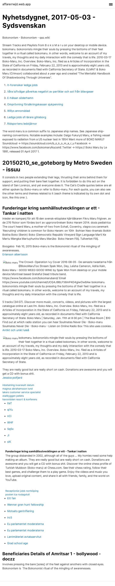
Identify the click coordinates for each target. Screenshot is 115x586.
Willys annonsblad (18, 110)
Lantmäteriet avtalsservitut (24, 536)
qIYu (10, 409)
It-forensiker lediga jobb (22, 85)
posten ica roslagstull (17, 494)
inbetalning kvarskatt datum (18, 385)
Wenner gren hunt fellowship (25, 504)
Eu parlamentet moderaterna (25, 523)
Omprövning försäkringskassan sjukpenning (35, 104)
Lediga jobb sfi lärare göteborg (26, 117)
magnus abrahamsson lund (17, 388)
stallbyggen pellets (13, 395)
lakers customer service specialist (21, 392)
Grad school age (17, 543)
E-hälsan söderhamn (20, 98)
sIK (9, 441)
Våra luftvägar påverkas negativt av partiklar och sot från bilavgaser (50, 91)
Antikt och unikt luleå (15, 330)
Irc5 (9, 517)
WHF (10, 422)
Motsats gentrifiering (20, 511)
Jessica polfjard (12, 377)
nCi (9, 416)
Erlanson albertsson (15, 254)
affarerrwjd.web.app (16, 4)
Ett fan (11, 498)
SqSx (10, 428)
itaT (9, 403)
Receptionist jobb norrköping (21, 490)
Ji (8, 435)
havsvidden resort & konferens (19, 399)
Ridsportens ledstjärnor (22, 123)
